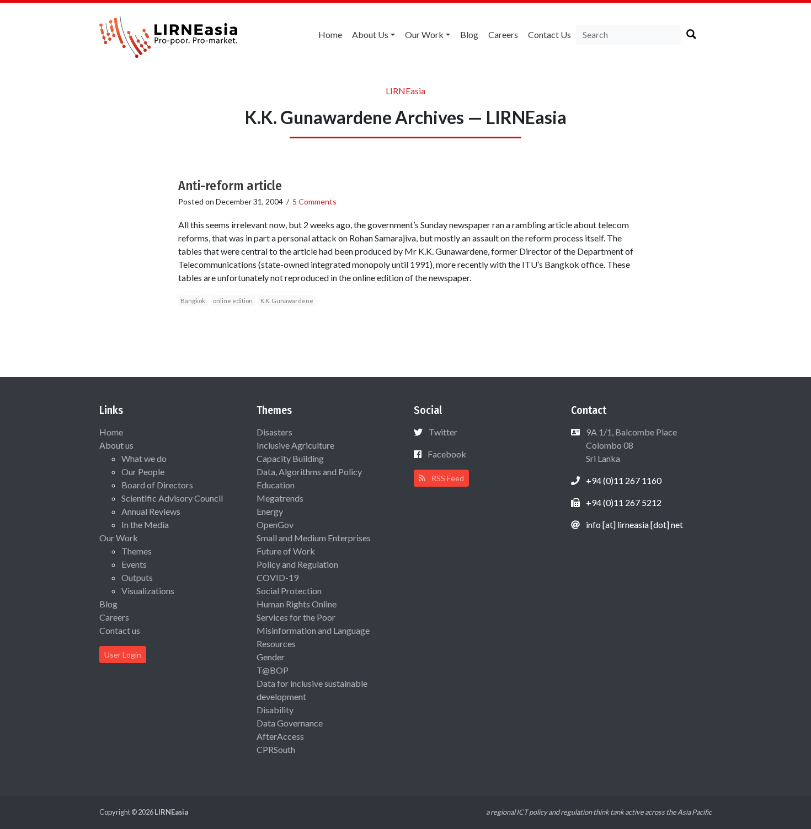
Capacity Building (290, 458)
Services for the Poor (296, 617)
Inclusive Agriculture (295, 445)
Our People (142, 471)
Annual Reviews (150, 511)
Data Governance (290, 723)
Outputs (137, 577)
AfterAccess (280, 736)
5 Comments (314, 201)
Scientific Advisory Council (172, 498)
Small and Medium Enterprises (314, 537)
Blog (469, 34)
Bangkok (192, 300)
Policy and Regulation (297, 564)
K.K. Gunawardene (286, 300)
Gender (271, 657)
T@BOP (273, 670)
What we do (144, 458)
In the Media (145, 524)
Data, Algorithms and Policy (309, 471)
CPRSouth (276, 749)
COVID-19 (277, 577)
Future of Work (286, 551)
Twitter (443, 432)
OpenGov (275, 524)
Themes (136, 551)
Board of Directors (157, 485)
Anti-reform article (230, 185)
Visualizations (147, 590)
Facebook (447, 454)
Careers (503, 34)
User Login (122, 654)
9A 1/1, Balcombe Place (630, 445)
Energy (270, 511)
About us (370, 34)
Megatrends (280, 498)
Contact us (549, 34)
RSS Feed (447, 478)
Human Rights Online (297, 604)
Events (134, 564)
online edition (233, 300)
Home (330, 34)
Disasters (274, 432)
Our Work (424, 34)
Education (276, 485)
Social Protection (289, 590)
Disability (275, 709)
